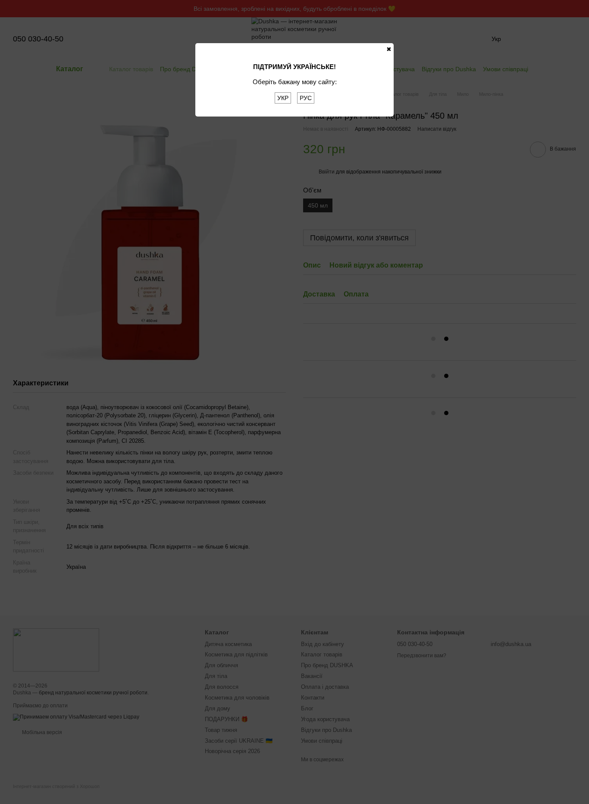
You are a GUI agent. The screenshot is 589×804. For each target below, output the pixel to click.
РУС (306, 98)
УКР (282, 98)
